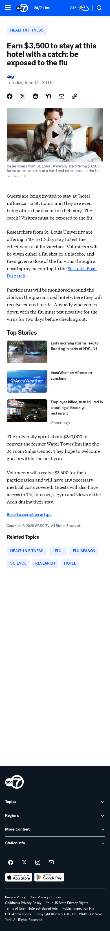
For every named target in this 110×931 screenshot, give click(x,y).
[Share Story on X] (22, 96)
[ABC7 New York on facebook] (10, 862)
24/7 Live (42, 8)
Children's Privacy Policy (23, 903)
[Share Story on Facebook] (9, 96)
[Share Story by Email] (61, 96)
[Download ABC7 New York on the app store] (18, 877)
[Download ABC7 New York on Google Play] (49, 877)
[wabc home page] (14, 782)
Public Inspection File (78, 908)
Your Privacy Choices (45, 897)
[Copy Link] (74, 96)
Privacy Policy (15, 897)
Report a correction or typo (29, 514)
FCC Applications (18, 914)
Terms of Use (15, 908)
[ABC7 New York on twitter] (24, 862)
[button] (8, 7)
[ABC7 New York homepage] (22, 7)
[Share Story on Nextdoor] (48, 96)
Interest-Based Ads (43, 908)
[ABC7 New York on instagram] (37, 862)
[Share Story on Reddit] (35, 96)
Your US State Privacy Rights (67, 903)
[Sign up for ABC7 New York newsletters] (51, 862)
